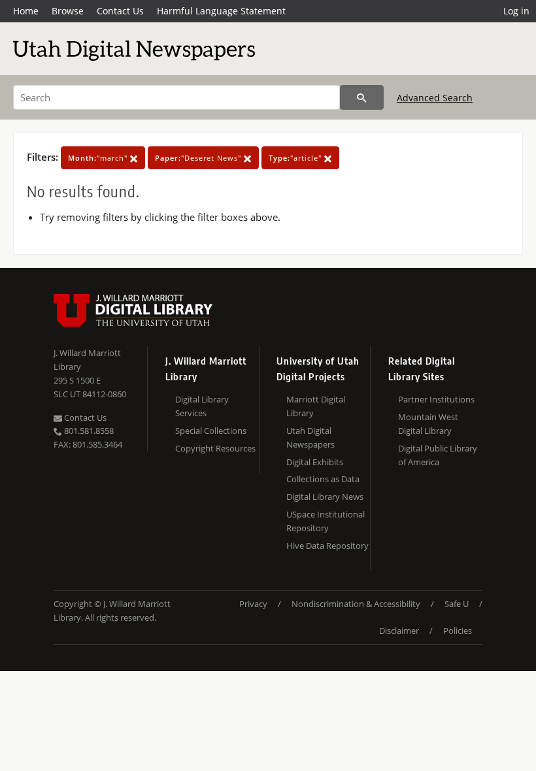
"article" (296, 158)
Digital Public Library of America (437, 455)
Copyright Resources (215, 448)
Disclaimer (399, 630)
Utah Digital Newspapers (310, 437)
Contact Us (120, 11)
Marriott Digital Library (315, 406)
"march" (99, 158)
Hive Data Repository (327, 545)
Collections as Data (323, 479)
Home (26, 11)
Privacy (253, 604)
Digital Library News (324, 496)
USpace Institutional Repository (325, 521)
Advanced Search (435, 97)
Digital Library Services (202, 406)
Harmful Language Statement (221, 11)
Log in (516, 11)
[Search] (362, 97)
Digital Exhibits (314, 462)
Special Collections (210, 430)
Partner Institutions (436, 399)
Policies (457, 630)
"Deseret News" (199, 158)
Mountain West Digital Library (428, 423)
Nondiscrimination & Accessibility (356, 604)
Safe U (456, 604)
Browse (68, 11)
